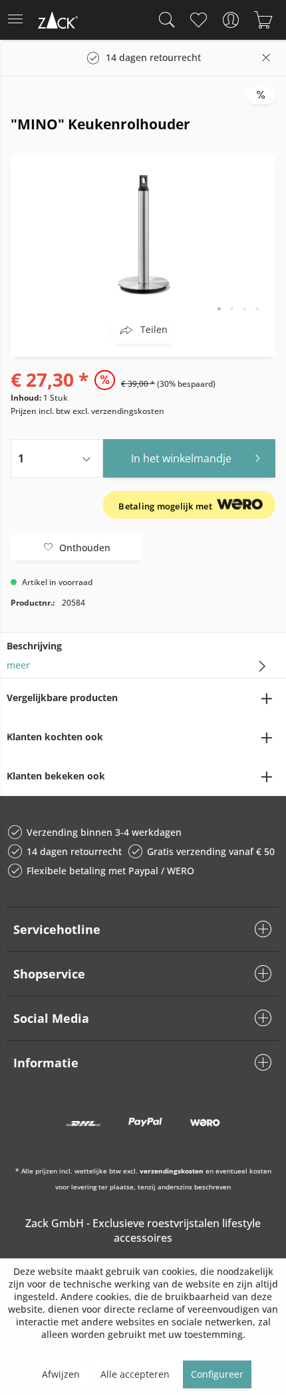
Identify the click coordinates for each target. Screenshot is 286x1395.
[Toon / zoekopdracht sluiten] (163, 20)
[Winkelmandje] (263, 20)
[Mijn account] (230, 20)
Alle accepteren (135, 1374)
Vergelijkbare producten (62, 697)
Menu (19, 20)
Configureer (217, 1374)
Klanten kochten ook (55, 736)
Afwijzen (61, 1374)
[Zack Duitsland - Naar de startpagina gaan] (56, 22)
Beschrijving (34, 645)
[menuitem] (19, 20)
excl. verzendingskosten (118, 411)
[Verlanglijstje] (198, 20)
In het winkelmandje (181, 458)
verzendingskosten (172, 1170)
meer (18, 665)
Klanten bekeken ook (56, 775)
